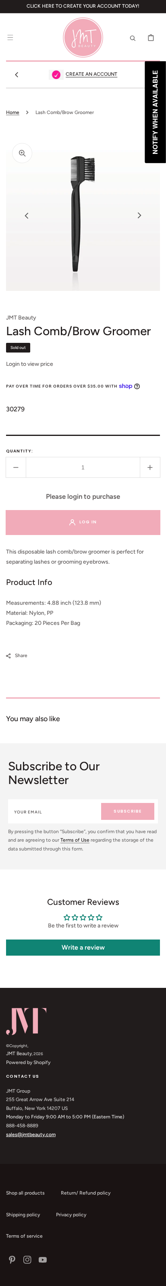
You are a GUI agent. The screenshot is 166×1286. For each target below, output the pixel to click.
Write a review (83, 947)
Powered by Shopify (28, 1062)
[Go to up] (155, 1275)
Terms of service (24, 1236)
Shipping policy (23, 1215)
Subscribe (127, 811)
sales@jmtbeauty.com (31, 1134)
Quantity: (19, 451)
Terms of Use (74, 840)
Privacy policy (71, 1215)
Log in (88, 522)
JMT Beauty (19, 1053)
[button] (10, 37)
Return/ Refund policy (85, 1193)
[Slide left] (16, 74)
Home (12, 112)
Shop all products (25, 1193)
